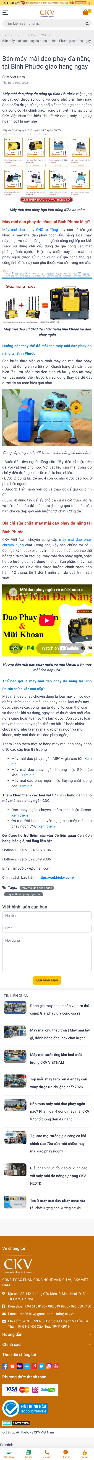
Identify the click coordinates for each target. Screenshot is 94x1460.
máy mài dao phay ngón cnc (23, 894)
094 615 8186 (35, 1306)
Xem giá (27, 775)
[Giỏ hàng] (86, 12)
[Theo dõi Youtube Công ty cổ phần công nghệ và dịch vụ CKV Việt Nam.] (56, 1365)
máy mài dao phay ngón (37, 887)
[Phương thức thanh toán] (30, 1390)
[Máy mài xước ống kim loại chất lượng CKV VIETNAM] (15, 1056)
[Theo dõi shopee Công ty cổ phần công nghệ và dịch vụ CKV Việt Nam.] (12, 1365)
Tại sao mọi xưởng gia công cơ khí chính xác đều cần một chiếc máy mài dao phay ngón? (58, 1143)
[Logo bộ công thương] (25, 1408)
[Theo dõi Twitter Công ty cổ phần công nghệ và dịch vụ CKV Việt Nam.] (41, 1365)
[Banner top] (47, 2)
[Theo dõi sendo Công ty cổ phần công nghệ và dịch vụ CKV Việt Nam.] (34, 1365)
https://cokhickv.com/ (56, 877)
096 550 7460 (81, 1306)
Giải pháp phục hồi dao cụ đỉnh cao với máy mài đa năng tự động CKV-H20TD (58, 1176)
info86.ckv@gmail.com (35, 1314)
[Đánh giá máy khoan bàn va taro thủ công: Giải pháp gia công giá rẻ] (15, 1007)
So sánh (6, 1445)
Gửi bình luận (47, 980)
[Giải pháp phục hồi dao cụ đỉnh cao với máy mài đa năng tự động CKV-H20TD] (15, 1169)
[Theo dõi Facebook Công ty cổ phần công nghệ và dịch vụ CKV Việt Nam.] (5, 1365)
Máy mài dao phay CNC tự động (30, 230)
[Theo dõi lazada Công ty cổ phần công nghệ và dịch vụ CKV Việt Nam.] (20, 1365)
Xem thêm (19, 815)
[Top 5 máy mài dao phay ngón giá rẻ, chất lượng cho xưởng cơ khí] (15, 1202)
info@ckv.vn (65, 1314)
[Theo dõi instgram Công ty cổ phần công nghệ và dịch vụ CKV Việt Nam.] (49, 1365)
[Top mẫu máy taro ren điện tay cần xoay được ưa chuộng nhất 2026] (15, 1080)
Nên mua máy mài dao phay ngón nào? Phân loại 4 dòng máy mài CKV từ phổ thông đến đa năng (59, 1111)
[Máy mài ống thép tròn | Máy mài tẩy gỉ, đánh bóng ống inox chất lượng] (15, 1032)
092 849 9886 (58, 1306)
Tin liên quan (16, 996)
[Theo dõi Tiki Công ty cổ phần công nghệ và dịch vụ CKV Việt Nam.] (27, 1365)
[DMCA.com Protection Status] (16, 1423)
